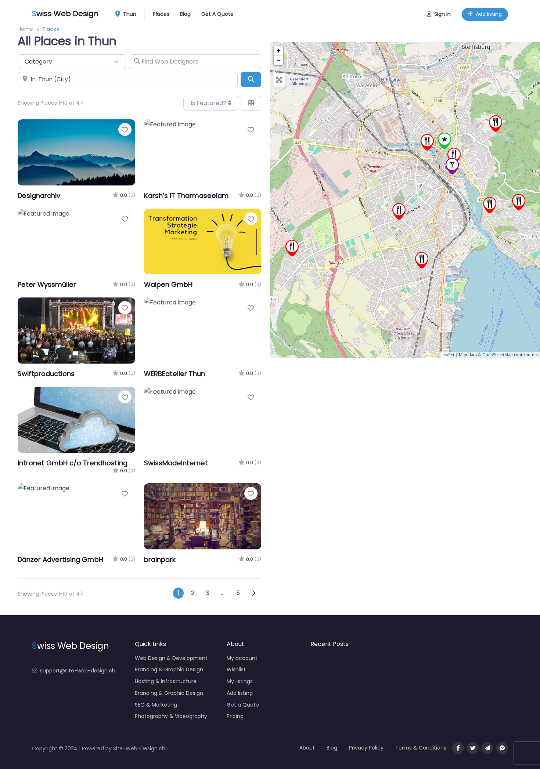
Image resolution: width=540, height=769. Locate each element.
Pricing (235, 716)
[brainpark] (427, 142)
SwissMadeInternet (176, 462)
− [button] (279, 60)
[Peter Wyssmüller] (495, 123)
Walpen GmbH (168, 284)
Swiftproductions (46, 373)
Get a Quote (243, 704)
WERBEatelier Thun (174, 373)
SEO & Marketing (156, 704)
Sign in (442, 14)
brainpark (160, 559)
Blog (185, 14)
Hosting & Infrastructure (166, 681)
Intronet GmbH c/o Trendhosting (72, 462)
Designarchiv (39, 195)
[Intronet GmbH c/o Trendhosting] (452, 166)
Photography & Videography (171, 716)
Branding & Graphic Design (169, 669)
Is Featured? (209, 103)
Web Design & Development (171, 658)
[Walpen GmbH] (292, 248)
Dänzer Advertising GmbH (60, 559)
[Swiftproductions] (454, 156)
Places (161, 14)
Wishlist (236, 669)
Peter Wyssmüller (47, 284)
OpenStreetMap (497, 355)
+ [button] (279, 50)
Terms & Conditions (420, 747)
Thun (129, 14)
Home (25, 29)
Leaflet (448, 355)
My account (242, 658)
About (307, 747)
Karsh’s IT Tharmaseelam (186, 195)
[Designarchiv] (444, 141)
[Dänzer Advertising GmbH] (399, 211)
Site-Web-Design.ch (139, 748)
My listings (240, 681)
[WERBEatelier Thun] (489, 205)
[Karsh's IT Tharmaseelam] (421, 260)
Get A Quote (217, 14)
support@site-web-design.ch (77, 670)
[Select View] (251, 103)
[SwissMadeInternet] (518, 202)
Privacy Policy (366, 747)
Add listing (489, 14)
